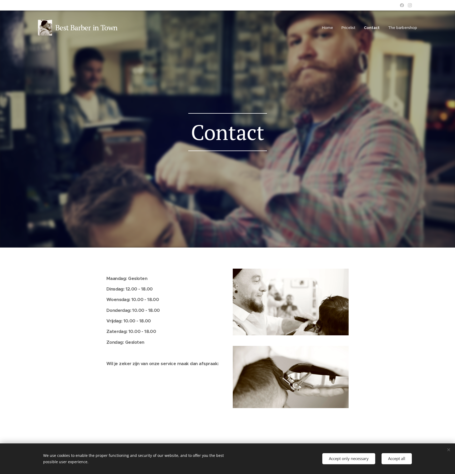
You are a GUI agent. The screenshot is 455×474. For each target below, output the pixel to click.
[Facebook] (402, 5)
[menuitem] (329, 27)
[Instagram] (410, 5)
